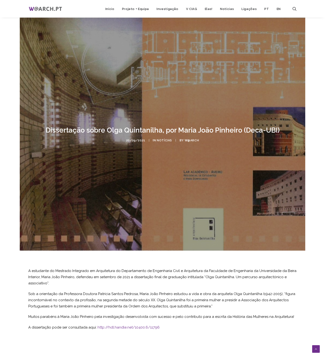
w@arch (192, 140)
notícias (164, 140)
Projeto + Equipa (135, 9)
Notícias (227, 9)
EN (279, 8)
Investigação (167, 9)
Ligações (249, 9)
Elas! (208, 9)
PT (266, 8)
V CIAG (191, 9)
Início (109, 9)
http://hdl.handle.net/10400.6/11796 (129, 327)
